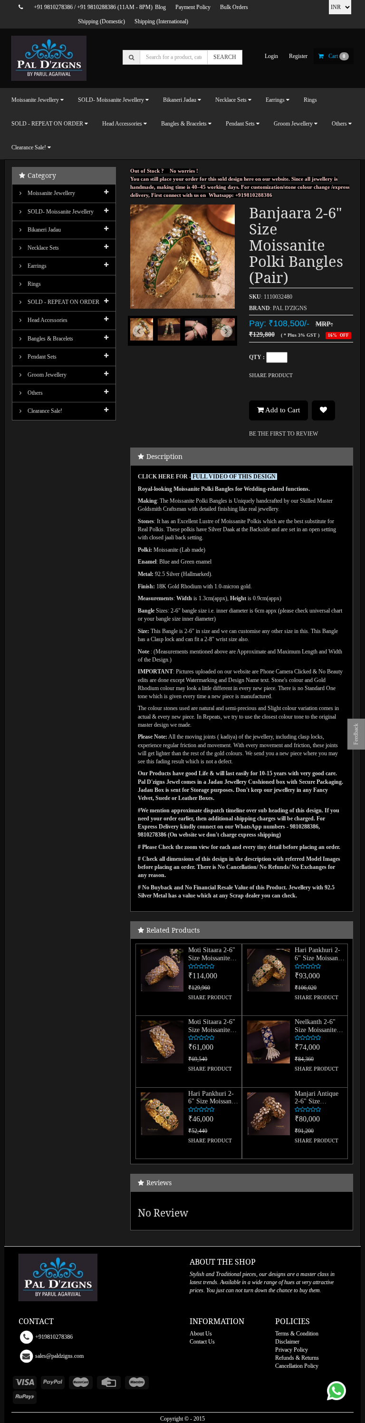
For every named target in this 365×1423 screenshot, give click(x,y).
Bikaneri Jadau (43, 229)
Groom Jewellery (46, 374)
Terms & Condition (296, 1333)
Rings (310, 100)
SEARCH (224, 57)
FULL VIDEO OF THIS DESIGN (234, 476)
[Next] (227, 339)
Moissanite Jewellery (50, 193)
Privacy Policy (291, 1349)
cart (337, 56)
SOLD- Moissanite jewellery (60, 211)
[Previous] (138, 339)
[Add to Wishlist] (323, 410)
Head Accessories (46, 320)
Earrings (36, 266)
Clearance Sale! (44, 411)
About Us (201, 1333)
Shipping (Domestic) (101, 21)
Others (34, 393)
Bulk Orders (234, 7)
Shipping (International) (161, 21)
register (298, 56)
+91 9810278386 (53, 7)
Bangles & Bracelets (49, 338)
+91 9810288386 (96, 7)
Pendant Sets (41, 356)
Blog (160, 7)
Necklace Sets (42, 247)
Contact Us (202, 1341)
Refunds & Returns (297, 1358)
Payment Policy (193, 7)
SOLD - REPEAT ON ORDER (62, 302)
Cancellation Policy (296, 1366)
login (271, 56)
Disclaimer (287, 1341)
